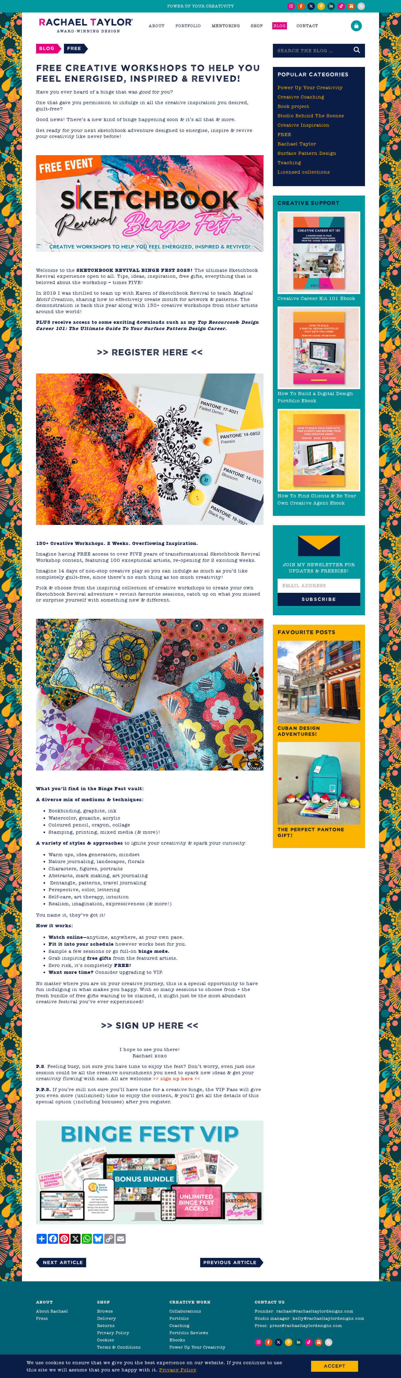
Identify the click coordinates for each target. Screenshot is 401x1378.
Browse (105, 1311)
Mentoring (226, 25)
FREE (74, 48)
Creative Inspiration (304, 125)
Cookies (105, 1340)
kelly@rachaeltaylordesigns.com (328, 1318)
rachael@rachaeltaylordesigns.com (314, 1311)
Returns (106, 1325)
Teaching (289, 162)
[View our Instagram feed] (291, 6)
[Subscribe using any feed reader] (361, 6)
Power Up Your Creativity (310, 87)
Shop (257, 25)
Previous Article (230, 1262)
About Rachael (52, 1311)
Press (42, 1318)
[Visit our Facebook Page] (301, 6)
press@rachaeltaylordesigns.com (306, 1325)
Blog (279, 25)
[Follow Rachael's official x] (311, 6)
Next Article (63, 1262)
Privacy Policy (113, 1332)
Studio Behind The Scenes (311, 116)
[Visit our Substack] (351, 6)
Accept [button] (335, 1366)
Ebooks (177, 1340)
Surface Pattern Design (307, 153)
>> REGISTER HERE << (150, 352)
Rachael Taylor (297, 144)
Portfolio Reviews (188, 1332)
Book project (293, 106)
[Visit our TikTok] (341, 6)
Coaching (179, 1325)
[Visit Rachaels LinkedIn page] (331, 6)
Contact (307, 25)
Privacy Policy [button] (177, 1370)
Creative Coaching (301, 97)
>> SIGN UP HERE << (150, 1025)
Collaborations (185, 1311)
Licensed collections (304, 172)
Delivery (106, 1318)
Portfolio (179, 1318)
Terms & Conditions (119, 1347)
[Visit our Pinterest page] (321, 6)
